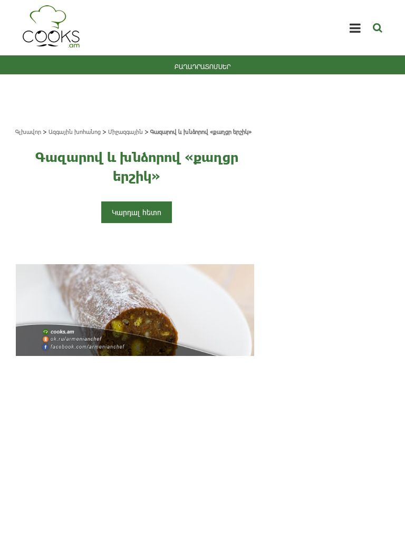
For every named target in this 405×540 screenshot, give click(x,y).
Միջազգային (125, 131)
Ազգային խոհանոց (75, 131)
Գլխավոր (28, 131)
